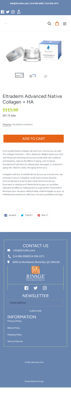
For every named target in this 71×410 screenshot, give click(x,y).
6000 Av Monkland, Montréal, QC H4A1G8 (36, 262)
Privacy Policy (14, 321)
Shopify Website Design (34, 381)
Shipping (7, 124)
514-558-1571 (52, 3)
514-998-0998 (37, 3)
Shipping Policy (14, 334)
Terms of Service (15, 341)
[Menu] (64, 23)
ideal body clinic (37, 362)
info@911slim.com (19, 3)
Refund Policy (13, 328)
